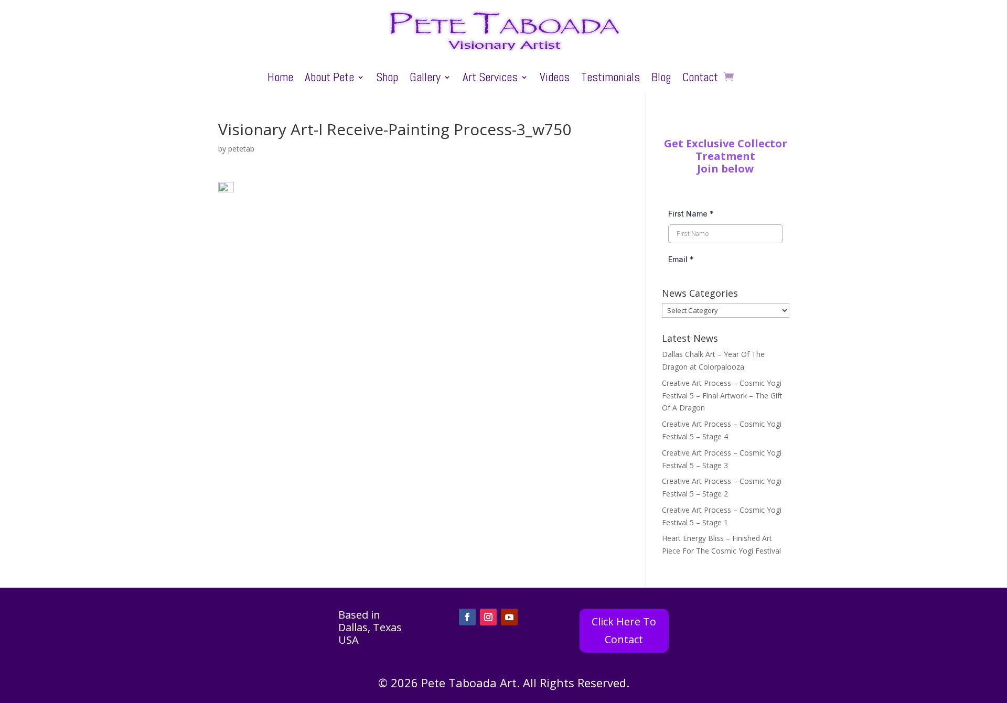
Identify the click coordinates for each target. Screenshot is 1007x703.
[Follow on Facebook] (467, 617)
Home (280, 79)
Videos (555, 79)
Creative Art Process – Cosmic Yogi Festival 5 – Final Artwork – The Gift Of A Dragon (722, 395)
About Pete (329, 79)
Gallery (425, 79)
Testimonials (610, 79)
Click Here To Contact (624, 630)
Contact (700, 79)
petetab (241, 149)
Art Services (490, 79)
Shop (387, 79)
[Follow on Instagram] (488, 617)
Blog (661, 79)
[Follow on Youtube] (509, 617)
